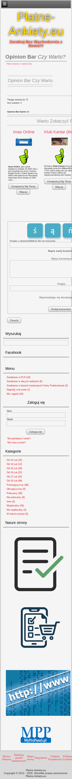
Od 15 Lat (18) (14, 468)
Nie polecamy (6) (16, 497)
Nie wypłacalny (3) (16, 509)
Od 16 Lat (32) (14, 472)
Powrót (14, 320)
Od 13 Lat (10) (14, 460)
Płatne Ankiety (13, 64)
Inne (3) (11, 501)
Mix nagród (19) (15, 393)
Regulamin (41, 757)
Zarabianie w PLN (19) (18, 377)
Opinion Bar (26, 64)
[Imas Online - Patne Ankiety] (24, 142)
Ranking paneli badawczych (19, 757)
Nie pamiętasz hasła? (18, 438)
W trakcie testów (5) (17, 513)
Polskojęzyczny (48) (17, 485)
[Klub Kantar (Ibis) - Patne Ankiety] (60, 142)
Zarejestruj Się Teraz (23, 186)
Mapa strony (30, 758)
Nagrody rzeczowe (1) (18, 389)
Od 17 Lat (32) (14, 476)
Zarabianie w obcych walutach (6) (24, 381)
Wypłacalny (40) (15, 505)
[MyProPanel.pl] (36, 746)
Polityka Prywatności (55, 758)
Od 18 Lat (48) (14, 480)
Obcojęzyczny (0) (16, 489)
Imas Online (24, 132)
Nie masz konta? (16, 442)
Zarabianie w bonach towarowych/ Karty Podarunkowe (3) (37, 385)
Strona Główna (6, 758)
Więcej (23, 191)
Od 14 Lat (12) (14, 464)
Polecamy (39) (14, 493)
